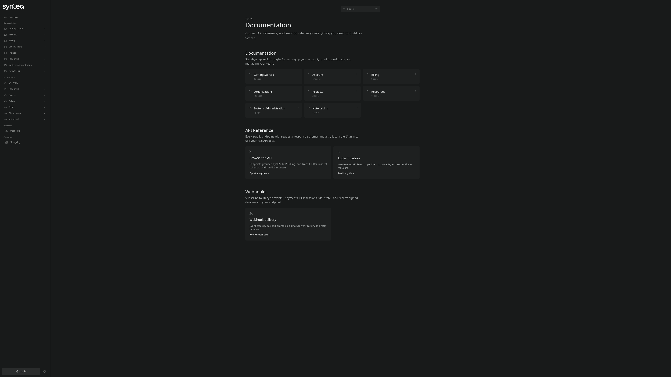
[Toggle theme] (44, 371)
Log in (23, 371)
